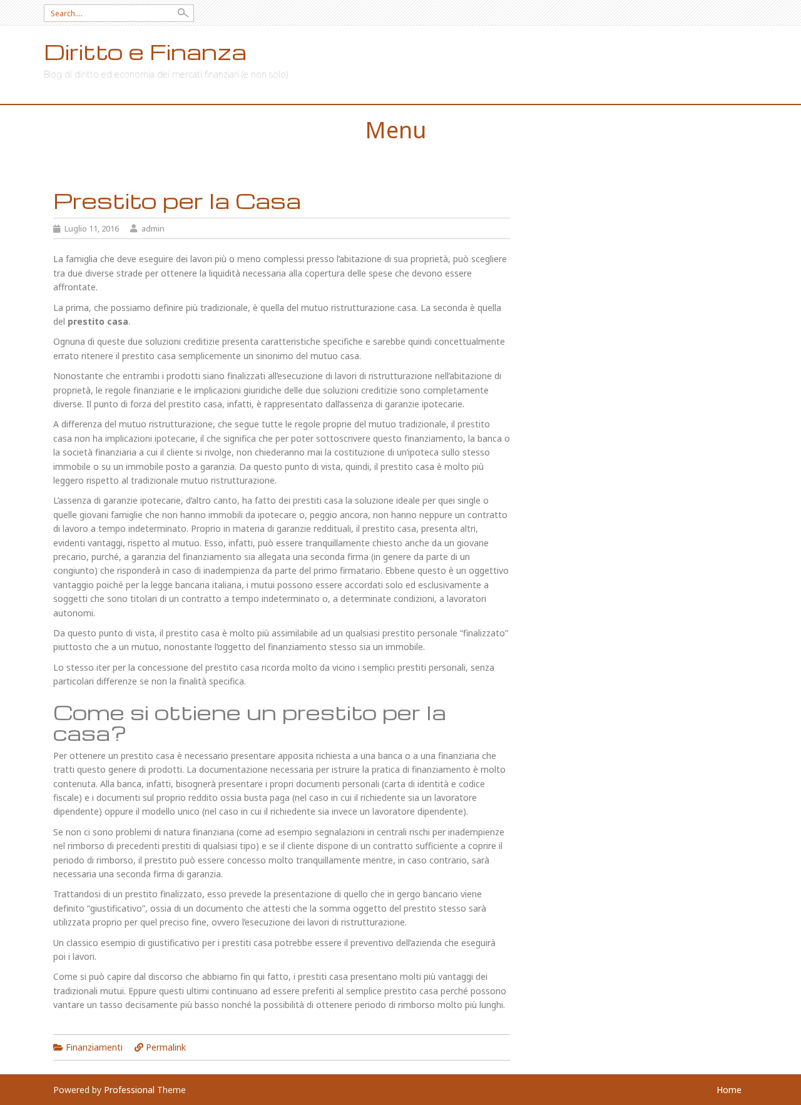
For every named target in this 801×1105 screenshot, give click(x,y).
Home (729, 1090)
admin (153, 228)
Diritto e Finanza (145, 52)
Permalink (166, 1047)
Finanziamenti (94, 1047)
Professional (129, 1090)
